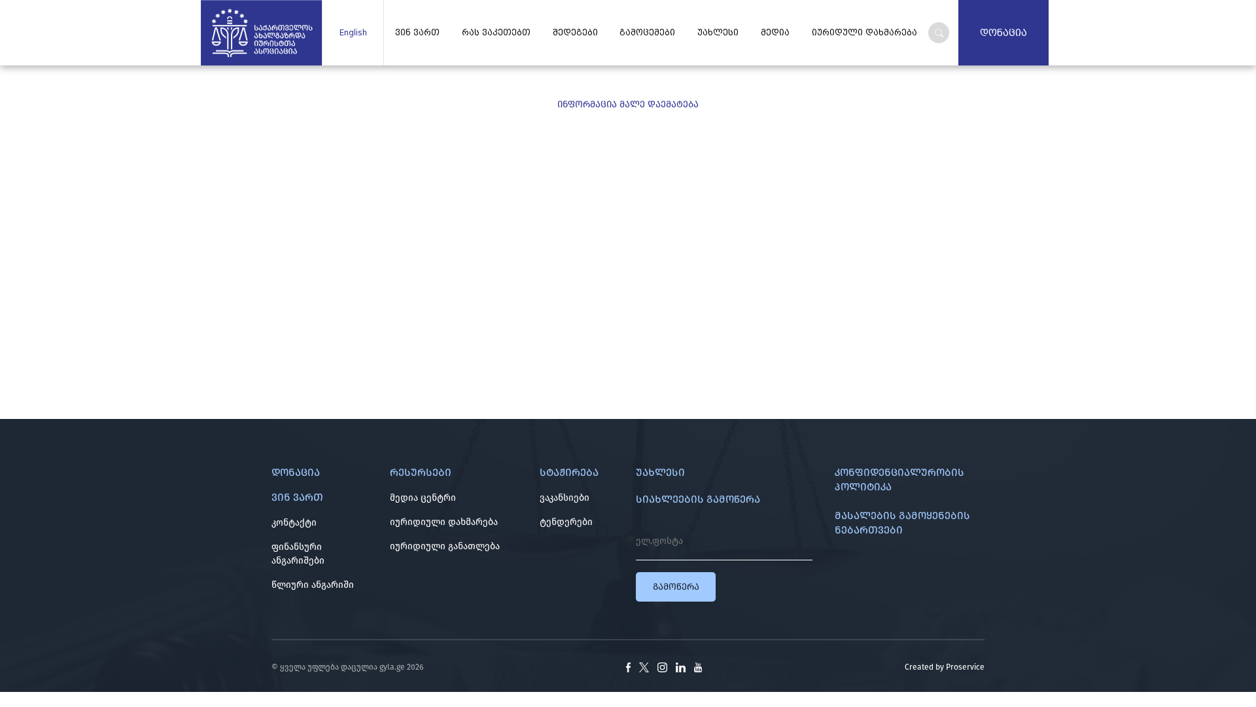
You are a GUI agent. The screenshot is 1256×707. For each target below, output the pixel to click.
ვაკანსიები (564, 497)
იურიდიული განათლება (445, 546)
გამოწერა (676, 586)
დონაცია (1003, 32)
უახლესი (718, 32)
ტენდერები (566, 522)
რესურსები (420, 472)
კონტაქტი (294, 522)
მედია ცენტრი (423, 497)
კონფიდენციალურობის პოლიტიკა (899, 479)
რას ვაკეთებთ (496, 32)
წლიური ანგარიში (312, 584)
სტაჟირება (569, 472)
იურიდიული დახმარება (444, 522)
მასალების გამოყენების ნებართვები (902, 522)
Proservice (965, 667)
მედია (775, 32)
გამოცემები (647, 32)
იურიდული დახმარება (864, 32)
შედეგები (575, 32)
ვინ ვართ (417, 32)
